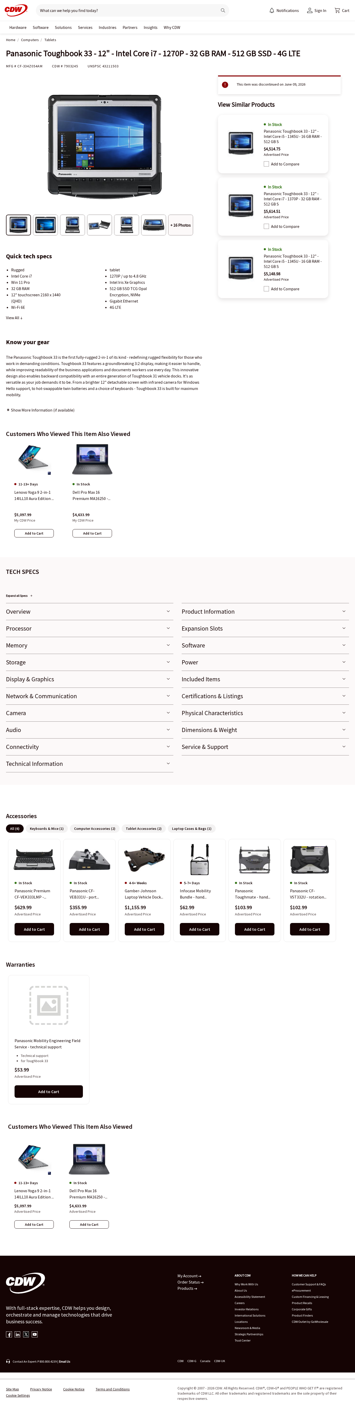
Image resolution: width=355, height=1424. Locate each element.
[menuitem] (271, 10)
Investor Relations (247, 1309)
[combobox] (124, 10)
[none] (18, 27)
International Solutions (250, 1315)
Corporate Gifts (302, 1309)
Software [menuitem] (41, 27)
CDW (180, 1361)
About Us (241, 1290)
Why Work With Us (246, 1284)
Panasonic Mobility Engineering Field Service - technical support (47, 1043)
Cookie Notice (73, 1389)
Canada (205, 1361)
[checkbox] (266, 163)
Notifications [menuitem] (288, 10)
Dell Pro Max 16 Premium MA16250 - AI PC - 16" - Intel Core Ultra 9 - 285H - (89, 1194)
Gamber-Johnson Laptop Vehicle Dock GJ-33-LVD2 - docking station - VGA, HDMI (143, 894)
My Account (188, 1275)
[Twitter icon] (26, 1335)
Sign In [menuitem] (320, 10)
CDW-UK (219, 1361)
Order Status (189, 1282)
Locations (241, 1322)
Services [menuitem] (85, 27)
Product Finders (302, 1315)
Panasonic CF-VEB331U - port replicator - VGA (84, 894)
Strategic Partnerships (249, 1334)
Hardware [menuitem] (18, 27)
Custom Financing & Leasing (310, 1297)
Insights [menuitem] (150, 27)
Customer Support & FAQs (309, 1284)
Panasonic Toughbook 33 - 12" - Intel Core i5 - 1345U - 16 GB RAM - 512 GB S (293, 136)
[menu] (284, 10)
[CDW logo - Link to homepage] (15, 10)
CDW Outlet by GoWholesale (310, 1322)
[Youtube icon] (35, 1335)
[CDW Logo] (15, 10)
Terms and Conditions (113, 1389)
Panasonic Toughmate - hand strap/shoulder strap (253, 894)
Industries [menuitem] (107, 27)
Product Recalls (302, 1303)
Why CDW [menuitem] (172, 27)
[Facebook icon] (9, 1335)
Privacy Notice (41, 1389)
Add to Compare (285, 163)
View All (13, 317)
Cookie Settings (18, 1395)
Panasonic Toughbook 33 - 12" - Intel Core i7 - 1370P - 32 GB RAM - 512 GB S (292, 199)
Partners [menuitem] (130, 27)
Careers (240, 1303)
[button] (342, 10)
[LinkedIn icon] (18, 1335)
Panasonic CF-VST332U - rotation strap (307, 894)
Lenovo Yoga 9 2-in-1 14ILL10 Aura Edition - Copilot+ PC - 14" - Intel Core (33, 1194)
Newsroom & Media (247, 1328)
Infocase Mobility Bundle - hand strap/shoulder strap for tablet (198, 894)
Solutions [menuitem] (63, 27)
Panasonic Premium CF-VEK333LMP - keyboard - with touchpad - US (32, 894)
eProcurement (301, 1290)
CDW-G (191, 1361)
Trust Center (243, 1340)
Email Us (64, 1361)
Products (186, 1288)
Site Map (12, 1389)
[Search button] (223, 10)
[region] (177, 495)
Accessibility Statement (250, 1297)
